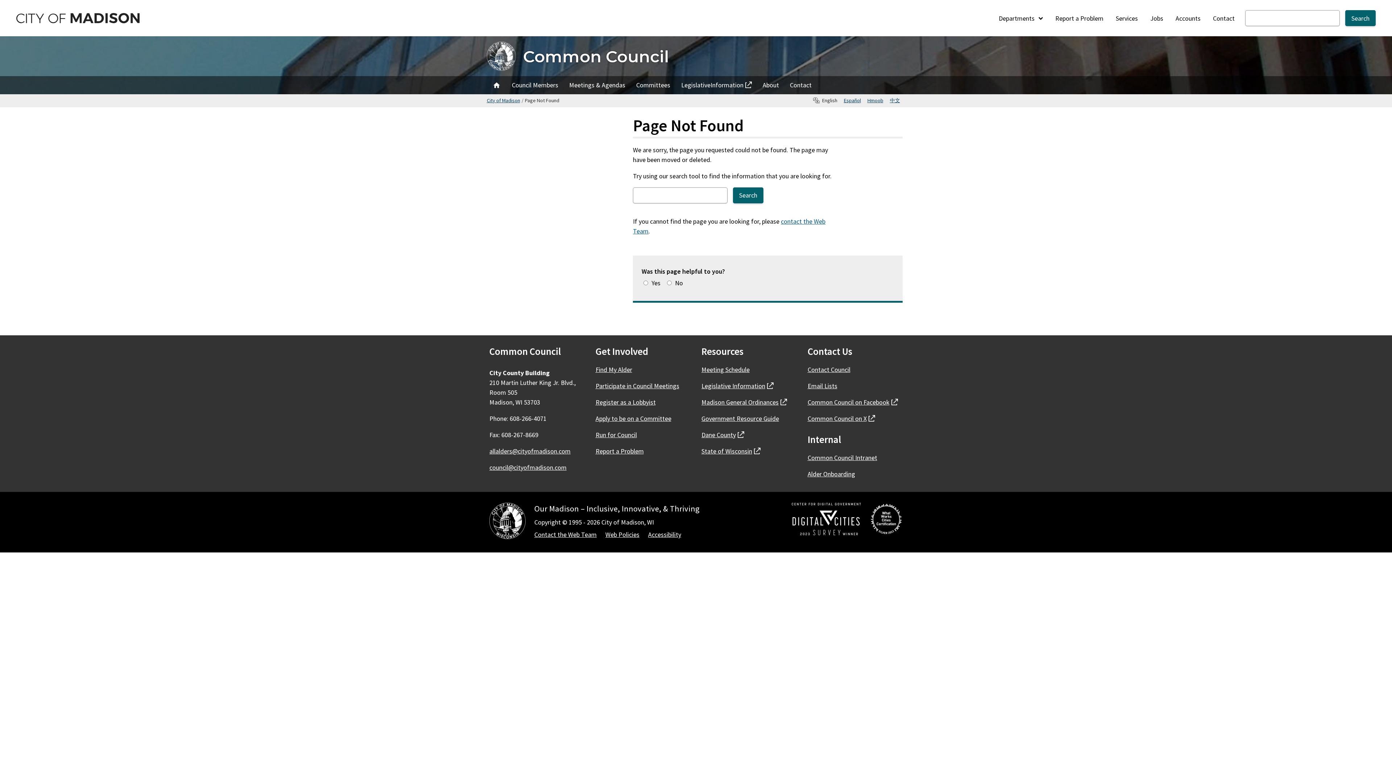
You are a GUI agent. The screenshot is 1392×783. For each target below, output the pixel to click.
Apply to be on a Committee (633, 418)
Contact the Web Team (565, 534)
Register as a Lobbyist (626, 402)
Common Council (596, 56)
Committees (653, 85)
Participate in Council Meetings (637, 386)
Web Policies (622, 534)
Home (496, 85)
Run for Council (616, 435)
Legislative (712, 87)
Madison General (744, 402)
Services (1127, 18)
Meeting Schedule (725, 369)
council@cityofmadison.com (528, 467)
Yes (655, 283)
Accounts (1188, 18)
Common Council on (853, 402)
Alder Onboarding (831, 474)
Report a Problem (1079, 18)
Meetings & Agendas (597, 85)
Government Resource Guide (740, 418)
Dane (722, 435)
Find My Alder (614, 369)
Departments (1017, 18)
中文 (895, 100)
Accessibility (664, 534)
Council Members (535, 85)
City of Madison (503, 100)
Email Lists (822, 386)
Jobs (1156, 18)
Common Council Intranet (842, 457)
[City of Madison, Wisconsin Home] (507, 522)
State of (731, 451)
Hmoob (875, 100)
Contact (1224, 18)
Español (852, 100)
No (679, 283)
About (771, 85)
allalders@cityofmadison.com (530, 451)
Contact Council (829, 369)
